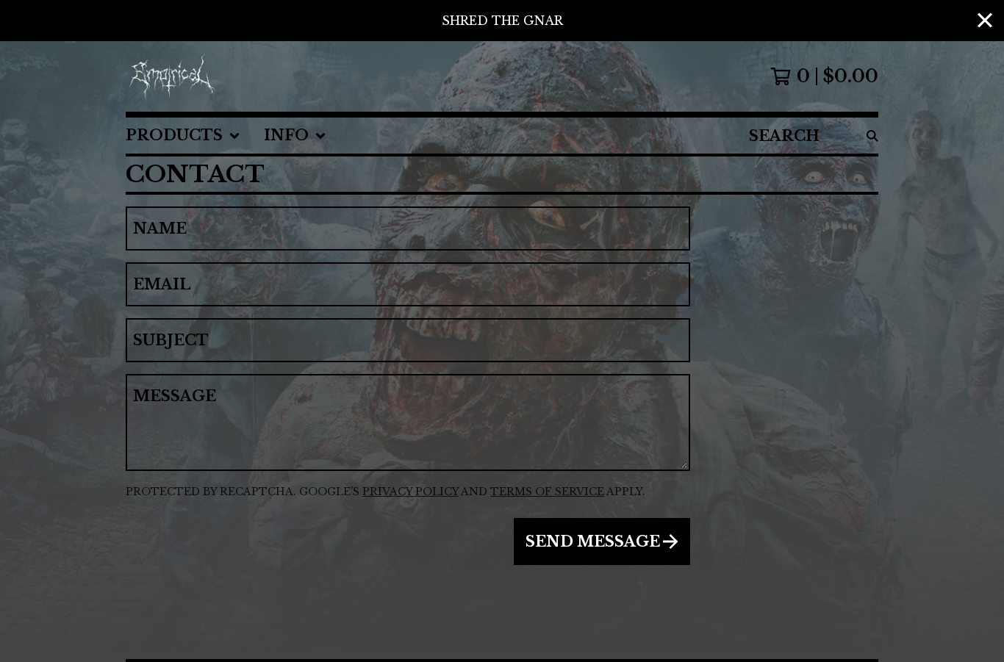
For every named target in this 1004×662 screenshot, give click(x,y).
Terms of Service (547, 491)
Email (162, 284)
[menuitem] (183, 136)
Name (160, 228)
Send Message (593, 541)
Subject (171, 340)
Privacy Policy (410, 491)
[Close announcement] (985, 21)
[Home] (173, 76)
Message (174, 396)
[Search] (872, 136)
